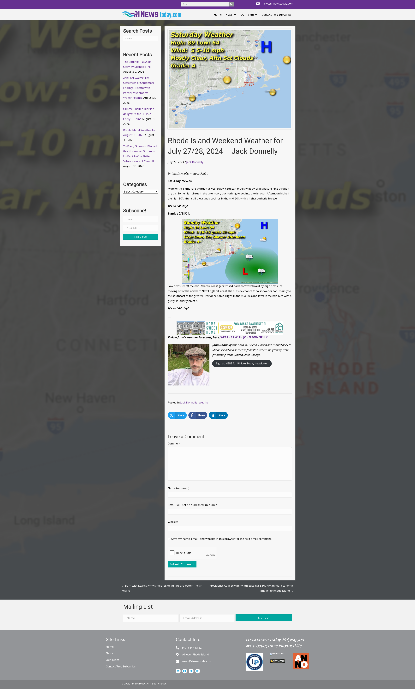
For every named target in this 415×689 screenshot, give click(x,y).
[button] (235, 15)
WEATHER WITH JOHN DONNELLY (244, 337)
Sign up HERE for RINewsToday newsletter (242, 363)
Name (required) (178, 488)
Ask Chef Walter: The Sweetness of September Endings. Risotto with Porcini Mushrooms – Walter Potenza (138, 87)
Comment (174, 443)
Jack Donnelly (194, 162)
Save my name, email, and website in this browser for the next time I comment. (221, 539)
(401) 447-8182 (192, 647)
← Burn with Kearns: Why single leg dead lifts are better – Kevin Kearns (162, 588)
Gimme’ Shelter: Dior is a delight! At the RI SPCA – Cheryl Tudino (138, 114)
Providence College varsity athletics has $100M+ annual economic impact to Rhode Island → (251, 588)
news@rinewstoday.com (277, 3)
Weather (204, 402)
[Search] (231, 4)
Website (173, 522)
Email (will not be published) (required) (193, 505)
